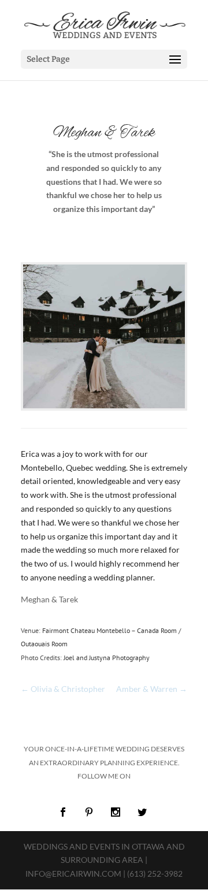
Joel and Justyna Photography (107, 657)
